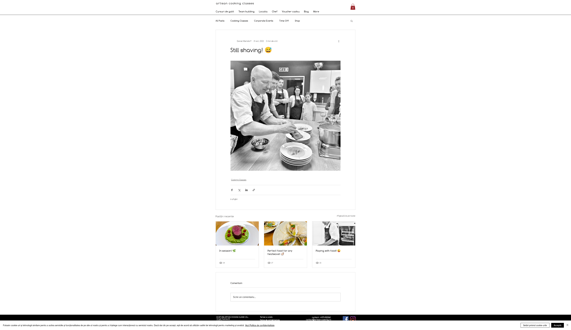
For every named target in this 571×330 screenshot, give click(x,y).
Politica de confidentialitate (270, 320)
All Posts (220, 20)
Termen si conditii (266, 317)
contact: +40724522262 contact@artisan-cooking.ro (318, 318)
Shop (297, 20)
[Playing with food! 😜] (333, 233)
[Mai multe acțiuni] (339, 41)
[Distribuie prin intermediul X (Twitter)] (239, 190)
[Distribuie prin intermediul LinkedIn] (246, 190)
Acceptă (557, 325)
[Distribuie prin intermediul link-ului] (253, 190)
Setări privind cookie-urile (535, 325)
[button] (225, 11)
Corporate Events (263, 20)
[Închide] (567, 325)
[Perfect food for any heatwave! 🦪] (285, 233)
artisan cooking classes (235, 3)
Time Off (284, 20)
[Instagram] (353, 319)
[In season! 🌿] (237, 233)
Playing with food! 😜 (328, 250)
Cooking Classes (239, 20)
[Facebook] (346, 319)
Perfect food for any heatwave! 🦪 (280, 252)
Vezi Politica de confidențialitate (259, 325)
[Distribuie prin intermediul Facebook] (231, 190)
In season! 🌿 (227, 250)
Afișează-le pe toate (346, 216)
